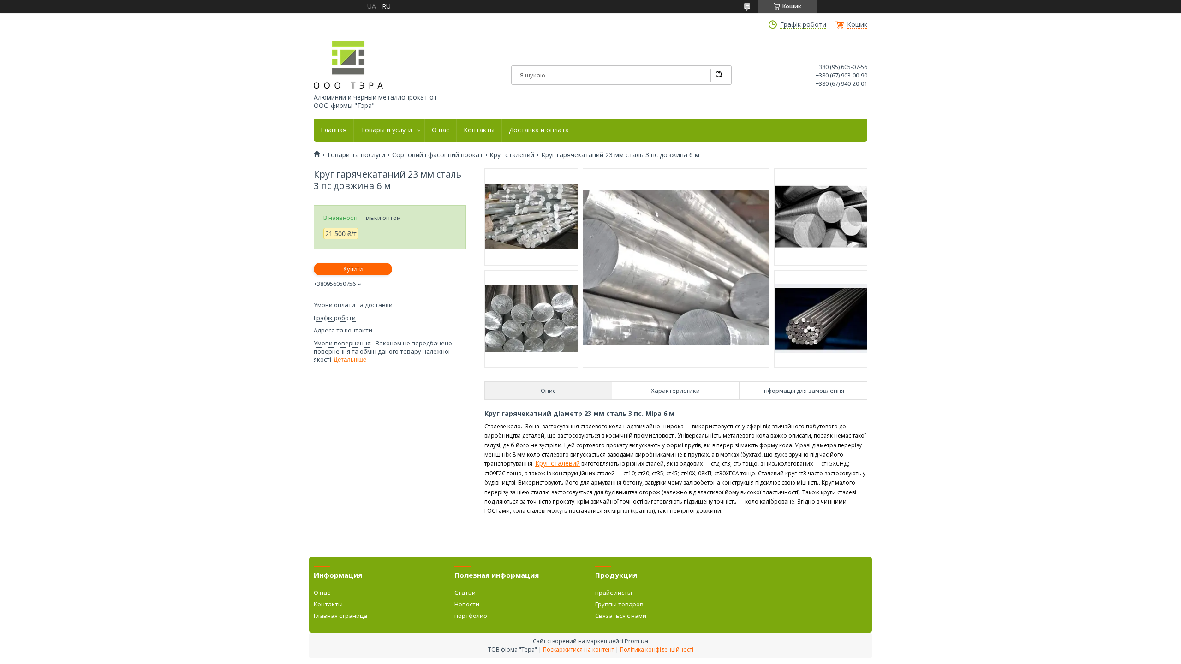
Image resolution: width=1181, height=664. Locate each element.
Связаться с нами (620, 615)
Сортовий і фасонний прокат (437, 155)
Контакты (479, 130)
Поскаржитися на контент (578, 649)
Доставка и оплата (539, 130)
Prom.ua (636, 641)
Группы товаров (619, 604)
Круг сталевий (511, 155)
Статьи (465, 592)
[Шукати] (718, 75)
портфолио (470, 615)
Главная (333, 130)
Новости (466, 604)
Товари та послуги (356, 155)
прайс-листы (613, 592)
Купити (353, 269)
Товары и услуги (386, 130)
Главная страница (340, 615)
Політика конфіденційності (656, 649)
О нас (440, 130)
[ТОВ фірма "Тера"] (348, 65)
